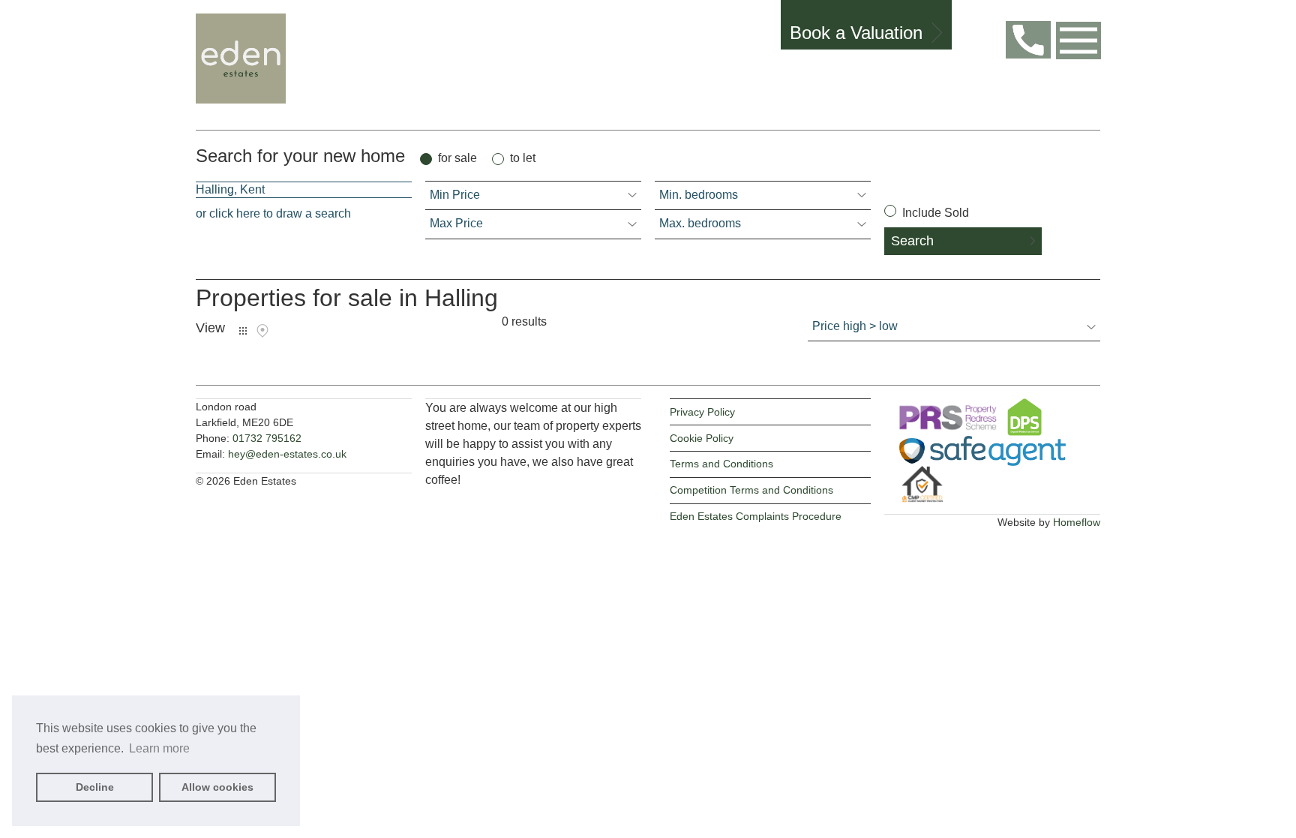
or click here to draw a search (273, 213)
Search (912, 240)
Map (262, 331)
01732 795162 (267, 438)
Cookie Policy (702, 438)
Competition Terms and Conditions (751, 490)
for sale (457, 158)
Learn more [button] (159, 748)
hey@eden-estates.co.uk (287, 454)
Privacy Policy (702, 412)
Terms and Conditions (721, 464)
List (243, 331)
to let (523, 158)
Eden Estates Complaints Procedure (756, 516)
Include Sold (934, 212)
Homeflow (1076, 522)
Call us (1028, 40)
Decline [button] (95, 787)
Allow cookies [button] (218, 787)
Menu (1078, 40)
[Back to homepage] (247, 65)
